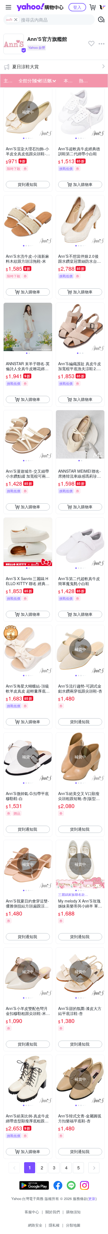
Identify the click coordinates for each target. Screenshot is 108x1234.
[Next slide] (48, 112)
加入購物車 (82, 184)
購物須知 (73, 1211)
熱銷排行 (85, 80)
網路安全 (35, 1225)
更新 (92, 1198)
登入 (77, 7)
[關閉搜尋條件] (15, 19)
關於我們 (52, 1211)
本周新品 (69, 80)
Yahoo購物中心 (40, 7)
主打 (8, 80)
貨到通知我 (27, 184)
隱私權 (54, 1225)
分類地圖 (73, 1225)
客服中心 (32, 1211)
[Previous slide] (7, 112)
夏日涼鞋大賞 (25, 66)
